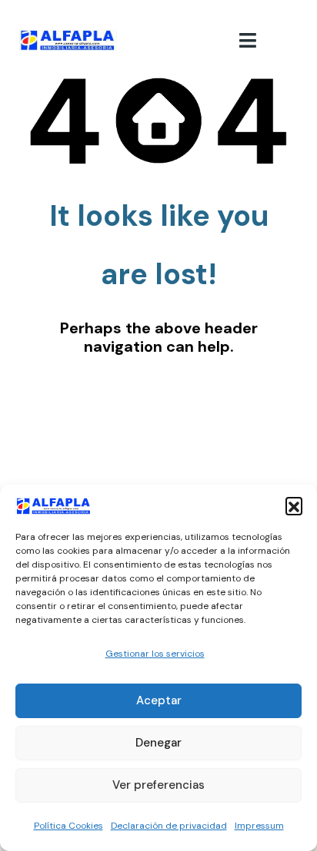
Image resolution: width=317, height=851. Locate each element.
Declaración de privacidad (169, 826)
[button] (294, 505)
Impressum (259, 826)
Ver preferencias (158, 785)
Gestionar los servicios (155, 653)
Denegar (158, 742)
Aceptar (159, 700)
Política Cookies (68, 826)
